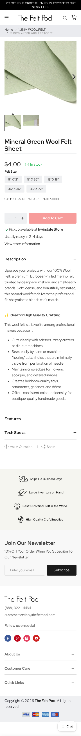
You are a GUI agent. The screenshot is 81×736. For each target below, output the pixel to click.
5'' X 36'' (33, 179)
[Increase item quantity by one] (22, 218)
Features (12, 418)
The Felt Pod (45, 700)
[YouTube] (36, 638)
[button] (6, 17)
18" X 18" (53, 179)
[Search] (65, 18)
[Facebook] (7, 638)
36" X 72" (36, 189)
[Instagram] (26, 638)
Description (15, 259)
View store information (22, 243)
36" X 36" (14, 189)
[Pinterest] (17, 638)
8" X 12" (13, 179)
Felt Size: (11, 171)
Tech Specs (14, 432)
